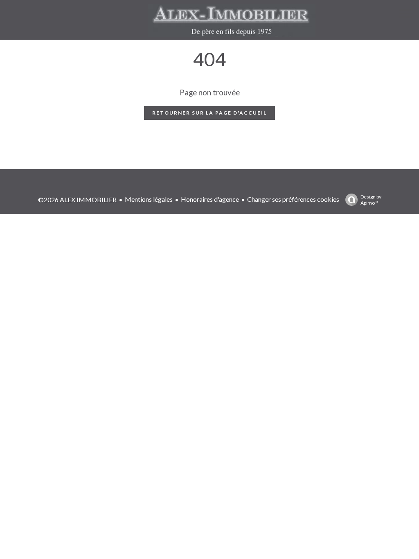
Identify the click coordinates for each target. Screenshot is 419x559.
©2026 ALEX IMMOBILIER (77, 199)
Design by (370, 200)
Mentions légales (149, 199)
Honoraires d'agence (210, 199)
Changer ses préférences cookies (293, 199)
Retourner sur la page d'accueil (209, 113)
